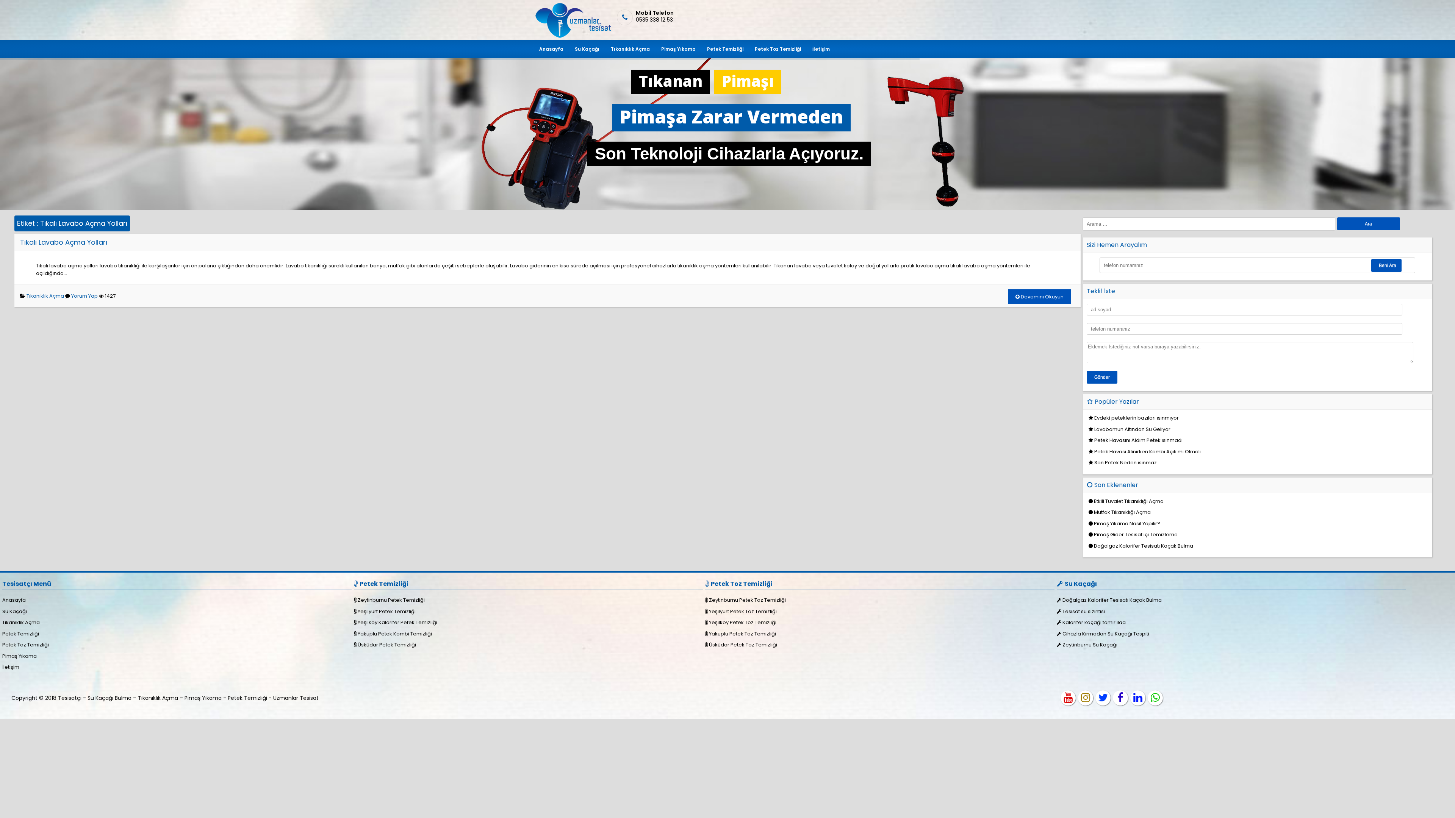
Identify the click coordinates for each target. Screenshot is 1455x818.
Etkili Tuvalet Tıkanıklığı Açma (1129, 501)
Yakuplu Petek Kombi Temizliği (395, 633)
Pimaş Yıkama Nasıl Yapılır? (1127, 523)
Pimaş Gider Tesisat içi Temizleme (1136, 534)
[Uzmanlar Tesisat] (572, 36)
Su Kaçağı (587, 49)
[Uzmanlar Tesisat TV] (1068, 698)
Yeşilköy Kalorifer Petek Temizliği (397, 622)
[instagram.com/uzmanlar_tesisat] (1085, 698)
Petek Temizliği (725, 49)
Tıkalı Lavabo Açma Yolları (63, 242)
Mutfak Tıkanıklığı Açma (1122, 512)
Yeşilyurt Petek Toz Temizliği (743, 611)
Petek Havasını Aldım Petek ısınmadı (1138, 440)
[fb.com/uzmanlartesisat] (1120, 698)
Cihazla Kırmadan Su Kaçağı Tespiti (1105, 633)
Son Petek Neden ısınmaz (1125, 462)
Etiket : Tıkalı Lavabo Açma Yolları (72, 223)
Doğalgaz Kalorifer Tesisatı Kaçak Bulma (1143, 545)
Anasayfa (551, 49)
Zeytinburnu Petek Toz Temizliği (747, 600)
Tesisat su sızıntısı (1083, 611)
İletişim (821, 49)
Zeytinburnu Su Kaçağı (1089, 644)
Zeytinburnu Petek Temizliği (391, 600)
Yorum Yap (84, 296)
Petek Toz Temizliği (778, 49)
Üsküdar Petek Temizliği (387, 644)
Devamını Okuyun (1042, 296)
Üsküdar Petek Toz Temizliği (743, 644)
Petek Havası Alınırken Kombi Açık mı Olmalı (1147, 451)
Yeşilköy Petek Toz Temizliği (742, 622)
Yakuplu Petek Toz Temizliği (742, 633)
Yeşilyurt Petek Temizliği (387, 611)
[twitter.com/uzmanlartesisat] (1103, 698)
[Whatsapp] (1155, 698)
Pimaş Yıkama (678, 49)
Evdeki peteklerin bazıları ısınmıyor (1136, 417)
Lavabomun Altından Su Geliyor (1132, 429)
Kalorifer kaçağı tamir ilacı (1094, 622)
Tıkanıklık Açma (630, 49)
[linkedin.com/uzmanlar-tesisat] (1137, 698)
